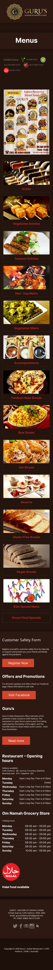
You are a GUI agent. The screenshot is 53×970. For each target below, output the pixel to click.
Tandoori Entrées (26, 258)
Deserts (26, 502)
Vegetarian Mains (26, 328)
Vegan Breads (26, 572)
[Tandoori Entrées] (26, 242)
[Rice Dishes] (26, 416)
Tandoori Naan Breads (26, 398)
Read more (16, 741)
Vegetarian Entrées (26, 223)
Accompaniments (26, 363)
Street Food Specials (26, 617)
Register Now (18, 663)
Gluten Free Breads (26, 537)
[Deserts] (26, 486)
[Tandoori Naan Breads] (26, 382)
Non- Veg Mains (26, 293)
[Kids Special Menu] (26, 590)
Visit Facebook (19, 695)
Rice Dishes (26, 432)
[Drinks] (26, 173)
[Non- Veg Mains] (26, 277)
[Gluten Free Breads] (26, 521)
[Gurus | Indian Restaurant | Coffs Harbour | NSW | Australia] (26, 11)
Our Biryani (26, 467)
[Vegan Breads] (26, 556)
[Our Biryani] (26, 451)
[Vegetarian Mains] (26, 312)
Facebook (20, 926)
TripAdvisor (26, 926)
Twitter (15, 926)
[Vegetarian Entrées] (26, 207)
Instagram (32, 926)
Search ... (37, 926)
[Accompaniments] (26, 347)
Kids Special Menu (26, 606)
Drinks (26, 189)
